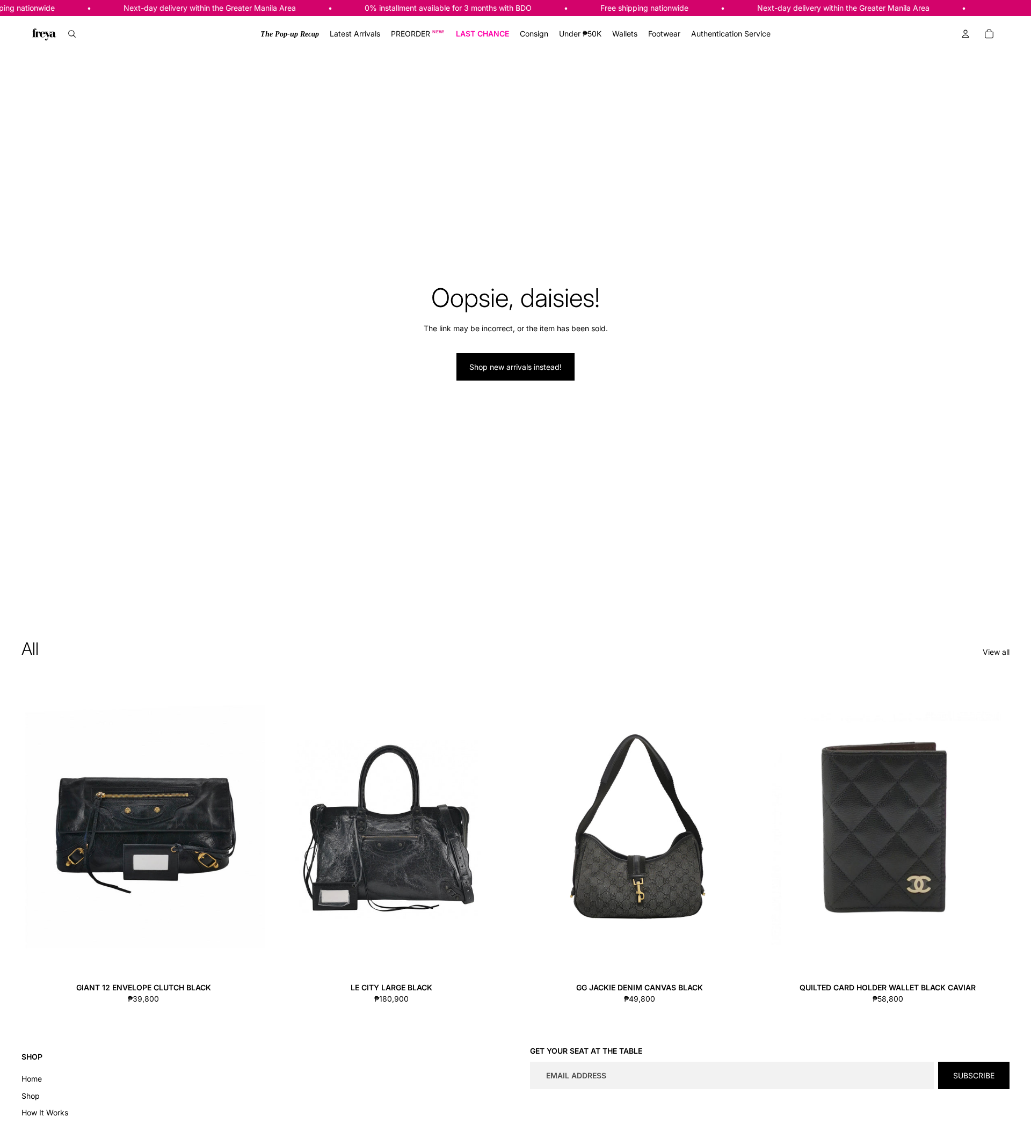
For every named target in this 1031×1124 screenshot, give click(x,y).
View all (996, 651)
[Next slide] (249, 826)
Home (31, 1078)
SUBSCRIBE (973, 1075)
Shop (30, 1095)
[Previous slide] (37, 826)
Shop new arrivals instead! (515, 366)
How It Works (44, 1112)
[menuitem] (289, 34)
